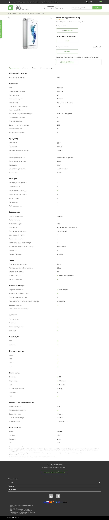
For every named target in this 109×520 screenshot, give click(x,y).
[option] (30, 33)
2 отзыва (65, 19)
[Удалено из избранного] (51, 18)
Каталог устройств (19, 2)
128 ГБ (67, 41)
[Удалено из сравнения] (9, 18)
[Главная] (9, 13)
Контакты (11, 486)
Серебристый (68, 30)
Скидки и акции (13, 479)
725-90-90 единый (53, 7)
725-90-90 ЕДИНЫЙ (55, 465)
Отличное (67, 51)
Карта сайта (12, 490)
